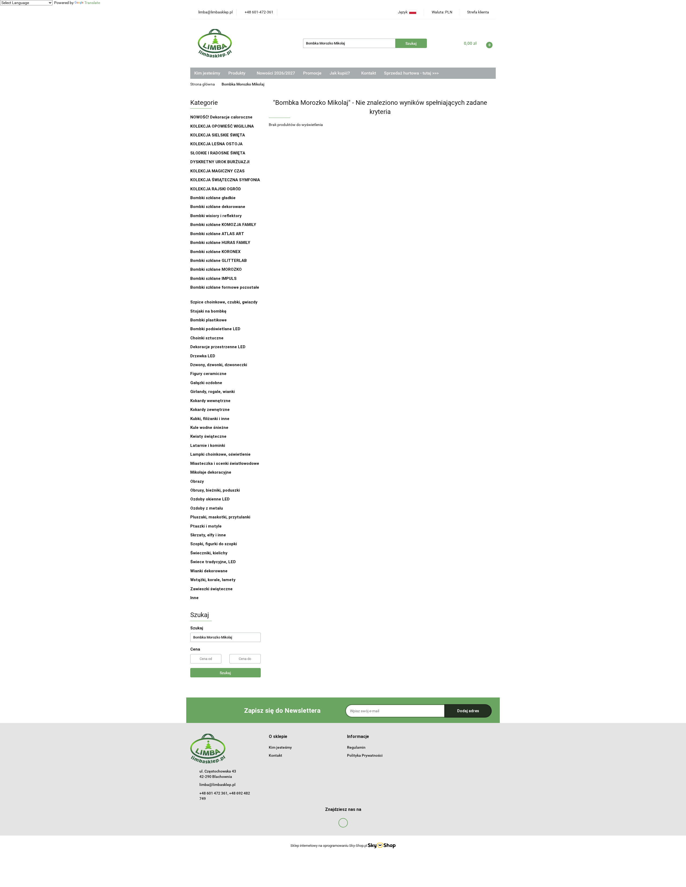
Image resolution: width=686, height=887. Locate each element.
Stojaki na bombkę (208, 311)
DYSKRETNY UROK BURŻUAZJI (219, 161)
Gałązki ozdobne (206, 382)
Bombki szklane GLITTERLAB (218, 260)
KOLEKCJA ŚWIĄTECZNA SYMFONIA (225, 179)
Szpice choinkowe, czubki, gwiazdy (224, 302)
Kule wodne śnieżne (209, 427)
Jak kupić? (340, 73)
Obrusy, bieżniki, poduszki (215, 490)
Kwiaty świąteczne (208, 436)
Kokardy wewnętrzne (210, 400)
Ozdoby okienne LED (210, 499)
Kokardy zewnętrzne (210, 409)
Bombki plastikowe (209, 320)
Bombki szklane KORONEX (215, 251)
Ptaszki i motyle (206, 526)
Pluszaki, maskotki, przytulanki (220, 517)
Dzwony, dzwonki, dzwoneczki (218, 364)
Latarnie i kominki (207, 445)
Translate (92, 3)
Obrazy (197, 481)
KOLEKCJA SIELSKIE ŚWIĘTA (217, 135)
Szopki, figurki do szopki (213, 543)
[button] (278, 737)
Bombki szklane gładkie (213, 197)
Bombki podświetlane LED (215, 328)
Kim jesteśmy (207, 73)
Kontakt (368, 73)
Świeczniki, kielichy (209, 553)
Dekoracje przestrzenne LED (217, 346)
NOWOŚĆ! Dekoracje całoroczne (221, 117)
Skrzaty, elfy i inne (208, 535)
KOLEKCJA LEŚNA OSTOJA (216, 144)
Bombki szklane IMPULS (213, 278)
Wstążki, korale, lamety (213, 579)
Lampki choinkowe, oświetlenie (221, 454)
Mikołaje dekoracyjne (210, 472)
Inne (194, 597)
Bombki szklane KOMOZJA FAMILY (223, 224)
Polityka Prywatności (365, 755)
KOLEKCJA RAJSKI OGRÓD (215, 189)
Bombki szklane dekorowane (218, 206)
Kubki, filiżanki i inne (209, 418)
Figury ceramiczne (208, 373)
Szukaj (225, 673)
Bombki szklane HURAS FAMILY (220, 242)
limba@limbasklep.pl (217, 784)
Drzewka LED (202, 356)
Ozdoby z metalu (206, 508)
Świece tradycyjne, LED (213, 561)
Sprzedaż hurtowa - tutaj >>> (411, 73)
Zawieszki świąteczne (211, 589)
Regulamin (356, 747)
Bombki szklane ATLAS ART (217, 233)
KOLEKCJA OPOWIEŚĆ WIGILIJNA (222, 126)
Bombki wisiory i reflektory (216, 215)
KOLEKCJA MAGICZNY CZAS (217, 171)
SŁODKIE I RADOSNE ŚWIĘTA (217, 153)
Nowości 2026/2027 (276, 73)
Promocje (312, 73)
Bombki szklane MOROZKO (216, 269)
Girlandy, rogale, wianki (212, 391)
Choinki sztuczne (207, 338)
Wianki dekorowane (209, 571)
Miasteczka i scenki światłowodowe (224, 463)
